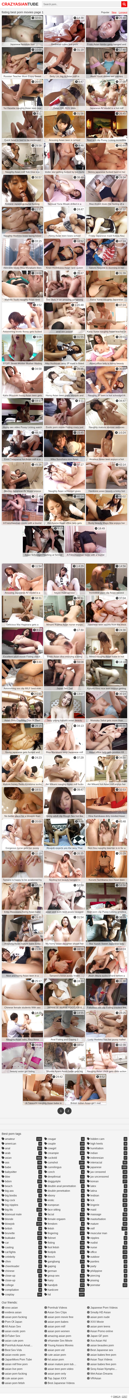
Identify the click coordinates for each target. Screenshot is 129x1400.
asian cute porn (13, 1340)
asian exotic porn (14, 1331)
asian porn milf (56, 1326)
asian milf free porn (16, 1364)
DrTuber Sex (12, 1335)
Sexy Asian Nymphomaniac (106, 1369)
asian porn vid (55, 1350)
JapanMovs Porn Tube (18, 1359)
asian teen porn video (60, 1369)
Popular (105, 12)
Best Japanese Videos (61, 1383)
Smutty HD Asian (100, 1312)
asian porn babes (57, 1321)
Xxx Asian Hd (98, 1340)
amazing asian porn (59, 1335)
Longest (123, 12)
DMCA (116, 1396)
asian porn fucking (15, 1317)
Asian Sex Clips (57, 1312)
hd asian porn (55, 1359)
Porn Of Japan (13, 1321)
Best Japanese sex (101, 1350)
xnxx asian (11, 1307)
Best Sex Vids (13, 1350)
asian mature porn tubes (61, 1364)
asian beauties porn (102, 1345)
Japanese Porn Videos (104, 1307)
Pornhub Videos (57, 1307)
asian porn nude (100, 1317)
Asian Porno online (101, 1331)
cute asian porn (13, 1378)
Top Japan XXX (56, 1378)
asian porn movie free (60, 1317)
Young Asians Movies (60, 1345)
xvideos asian (13, 1312)
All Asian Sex (12, 1326)
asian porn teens (100, 1326)
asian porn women (58, 1331)
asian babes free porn (103, 1354)
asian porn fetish (14, 1383)
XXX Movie (97, 1321)
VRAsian (95, 1378)
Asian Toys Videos (101, 1359)
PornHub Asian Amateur (19, 1345)
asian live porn (13, 1369)
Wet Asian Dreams (101, 1373)
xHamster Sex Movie (59, 1340)
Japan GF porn (99, 1335)
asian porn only (56, 1373)
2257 (124, 1396)
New (114, 12)
